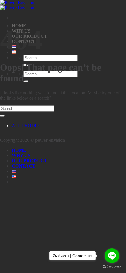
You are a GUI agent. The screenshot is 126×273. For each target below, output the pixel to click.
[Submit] (2, 116)
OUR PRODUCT (29, 160)
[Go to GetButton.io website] (112, 267)
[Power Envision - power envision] (17, 5)
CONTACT (23, 165)
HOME (19, 150)
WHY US (21, 155)
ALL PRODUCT (28, 125)
